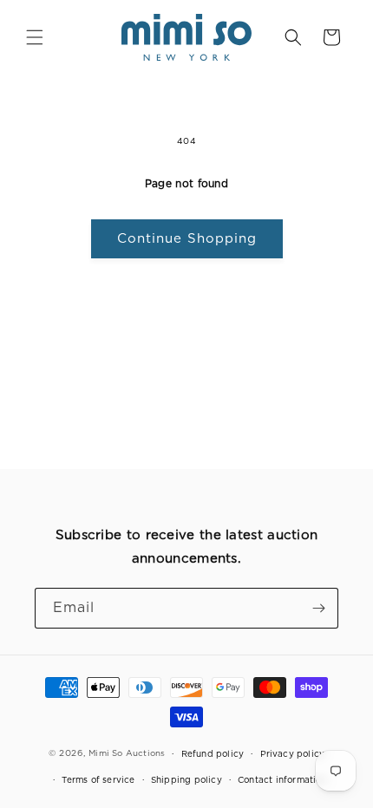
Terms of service (98, 779)
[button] (35, 37)
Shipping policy (186, 779)
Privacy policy (292, 753)
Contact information (282, 779)
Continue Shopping (187, 238)
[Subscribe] (318, 608)
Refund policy (213, 753)
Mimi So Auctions (126, 753)
